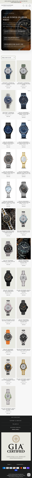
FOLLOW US (16, 424)
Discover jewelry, (15, 428)
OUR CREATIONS (15, 417)
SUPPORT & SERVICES (15, 420)
